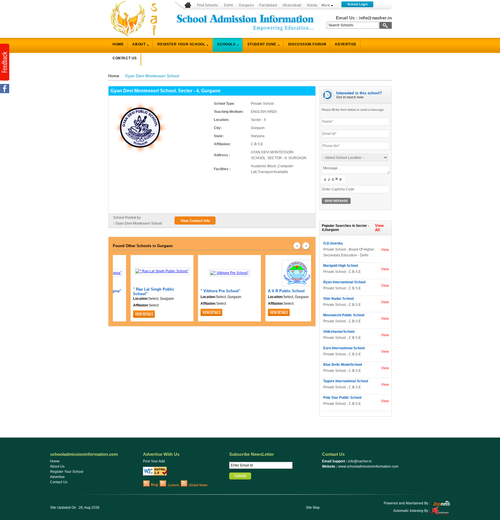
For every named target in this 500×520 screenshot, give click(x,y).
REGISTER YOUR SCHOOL (181, 44)
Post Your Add (154, 461)
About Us (57, 466)
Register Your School (66, 472)
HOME (118, 44)
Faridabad (268, 5)
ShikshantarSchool (338, 332)
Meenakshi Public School (343, 315)
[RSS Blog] (150, 486)
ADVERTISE (345, 44)
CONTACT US (125, 58)
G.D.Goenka (333, 243)
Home (113, 76)
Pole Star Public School (342, 398)
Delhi (228, 5)
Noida (312, 5)
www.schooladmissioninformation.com (368, 466)
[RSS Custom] (169, 486)
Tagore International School (345, 381)
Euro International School (344, 348)
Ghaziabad (292, 5)
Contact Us (58, 482)
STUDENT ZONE (261, 44)
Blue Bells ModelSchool (342, 365)
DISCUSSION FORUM (307, 44)
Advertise (57, 477)
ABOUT (139, 44)
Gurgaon (246, 5)
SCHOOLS (226, 44)
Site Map (313, 508)
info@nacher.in (375, 17)
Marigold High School (340, 266)
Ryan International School (344, 282)
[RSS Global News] (194, 486)
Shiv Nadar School (338, 299)
